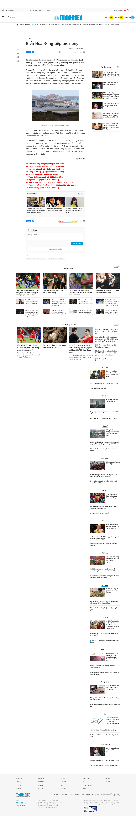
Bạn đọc (107, 778)
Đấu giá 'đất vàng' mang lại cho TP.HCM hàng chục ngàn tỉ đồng (113, 432)
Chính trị (21, 25)
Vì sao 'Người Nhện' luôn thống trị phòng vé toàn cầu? (103, 544)
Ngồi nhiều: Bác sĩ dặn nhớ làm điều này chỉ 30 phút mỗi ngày (104, 673)
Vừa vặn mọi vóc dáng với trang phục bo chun (104, 765)
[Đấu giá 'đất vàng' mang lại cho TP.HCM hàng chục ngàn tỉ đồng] (97, 433)
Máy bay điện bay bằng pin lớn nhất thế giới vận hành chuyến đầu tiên (103, 507)
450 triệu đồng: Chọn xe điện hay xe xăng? (103, 730)
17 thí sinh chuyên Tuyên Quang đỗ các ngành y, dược (104, 609)
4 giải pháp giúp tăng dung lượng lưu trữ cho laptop (112, 687)
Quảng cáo (63, 795)
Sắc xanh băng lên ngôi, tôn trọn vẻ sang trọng (104, 760)
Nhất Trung (61, 258)
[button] (18, 40)
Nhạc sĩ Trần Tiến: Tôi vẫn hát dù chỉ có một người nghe (112, 526)
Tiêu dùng (106, 25)
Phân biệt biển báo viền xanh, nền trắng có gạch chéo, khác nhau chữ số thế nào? (112, 720)
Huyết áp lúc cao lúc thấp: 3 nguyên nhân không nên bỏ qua (102, 666)
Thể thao (85, 25)
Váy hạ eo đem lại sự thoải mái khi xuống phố (112, 750)
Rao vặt (107, 782)
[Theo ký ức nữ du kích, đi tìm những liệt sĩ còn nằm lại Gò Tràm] (97, 374)
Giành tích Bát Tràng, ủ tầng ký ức (113, 463)
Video (100, 25)
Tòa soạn (76, 795)
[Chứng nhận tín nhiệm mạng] (90, 809)
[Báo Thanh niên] (23, 795)
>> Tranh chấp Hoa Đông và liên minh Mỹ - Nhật (45, 166)
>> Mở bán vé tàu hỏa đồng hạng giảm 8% (43, 174)
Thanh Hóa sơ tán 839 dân (98, 388)
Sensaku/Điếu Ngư (41, 258)
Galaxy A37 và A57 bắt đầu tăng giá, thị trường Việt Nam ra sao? (104, 699)
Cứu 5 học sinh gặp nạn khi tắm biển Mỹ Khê (104, 383)
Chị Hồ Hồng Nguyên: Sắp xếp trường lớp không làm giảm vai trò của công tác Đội (103, 570)
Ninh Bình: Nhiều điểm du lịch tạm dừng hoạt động (111, 496)
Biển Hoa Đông (52, 258)
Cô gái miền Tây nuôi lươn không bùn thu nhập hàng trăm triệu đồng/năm (105, 576)
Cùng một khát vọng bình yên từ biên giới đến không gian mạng (112, 559)
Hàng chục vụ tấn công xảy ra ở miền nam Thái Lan (104, 412)
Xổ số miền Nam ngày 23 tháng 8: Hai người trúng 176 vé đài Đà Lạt (103, 482)
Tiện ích (41, 10)
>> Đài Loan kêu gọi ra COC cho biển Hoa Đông (45, 169)
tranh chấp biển (31, 258)
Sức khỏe (51, 25)
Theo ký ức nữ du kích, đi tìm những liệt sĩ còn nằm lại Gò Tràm (112, 373)
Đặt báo (55, 795)
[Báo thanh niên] (68, 17)
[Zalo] (133, 10)
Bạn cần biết (34, 10)
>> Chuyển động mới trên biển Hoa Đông (42, 188)
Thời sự (27, 25)
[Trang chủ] (17, 25)
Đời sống (44, 25)
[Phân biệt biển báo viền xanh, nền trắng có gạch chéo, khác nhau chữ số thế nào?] (97, 721)
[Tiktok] (130, 10)
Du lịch (68, 25)
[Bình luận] (18, 54)
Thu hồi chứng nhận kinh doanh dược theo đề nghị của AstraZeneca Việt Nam (112, 657)
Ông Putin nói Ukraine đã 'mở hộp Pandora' (103, 418)
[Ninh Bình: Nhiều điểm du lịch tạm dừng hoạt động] (97, 498)
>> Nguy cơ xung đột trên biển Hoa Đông (42, 180)
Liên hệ (48, 10)
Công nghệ (92, 25)
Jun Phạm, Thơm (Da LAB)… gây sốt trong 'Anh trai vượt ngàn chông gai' (104, 538)
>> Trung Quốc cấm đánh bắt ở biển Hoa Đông (44, 177)
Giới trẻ (57, 25)
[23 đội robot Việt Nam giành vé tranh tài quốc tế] (97, 592)
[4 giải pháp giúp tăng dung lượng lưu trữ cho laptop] (97, 689)
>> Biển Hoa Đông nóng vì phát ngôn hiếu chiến (45, 164)
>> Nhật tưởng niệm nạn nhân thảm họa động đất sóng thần (50, 182)
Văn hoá (63, 782)
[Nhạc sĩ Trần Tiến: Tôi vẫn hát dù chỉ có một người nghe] (97, 528)
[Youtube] (125, 10)
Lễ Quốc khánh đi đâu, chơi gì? (99, 513)
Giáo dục (63, 25)
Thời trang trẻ (114, 25)
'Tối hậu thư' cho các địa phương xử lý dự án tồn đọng (104, 450)
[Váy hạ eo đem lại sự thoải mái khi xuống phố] (97, 751)
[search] (19, 17)
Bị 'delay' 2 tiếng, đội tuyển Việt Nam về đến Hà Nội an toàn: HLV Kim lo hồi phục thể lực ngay (112, 624)
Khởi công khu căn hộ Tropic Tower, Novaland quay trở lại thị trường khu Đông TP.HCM (104, 443)
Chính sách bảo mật (88, 795)
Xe (97, 25)
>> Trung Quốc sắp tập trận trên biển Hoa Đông (45, 172)
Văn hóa (74, 25)
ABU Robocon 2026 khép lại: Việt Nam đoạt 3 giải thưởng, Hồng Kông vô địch (104, 602)
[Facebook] (127, 10)
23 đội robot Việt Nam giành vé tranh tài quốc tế (113, 590)
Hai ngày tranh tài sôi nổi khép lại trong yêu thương (104, 641)
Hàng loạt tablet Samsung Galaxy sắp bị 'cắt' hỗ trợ (105, 705)
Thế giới (33, 25)
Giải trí (79, 25)
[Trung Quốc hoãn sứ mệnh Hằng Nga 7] (97, 403)
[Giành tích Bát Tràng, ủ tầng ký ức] (97, 465)
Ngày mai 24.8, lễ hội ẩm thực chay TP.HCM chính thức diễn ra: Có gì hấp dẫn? (103, 475)
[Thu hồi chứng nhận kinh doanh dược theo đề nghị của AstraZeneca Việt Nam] (97, 657)
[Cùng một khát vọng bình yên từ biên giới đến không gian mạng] (97, 560)
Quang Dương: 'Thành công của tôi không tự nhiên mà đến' (104, 634)
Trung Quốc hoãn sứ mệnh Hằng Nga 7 (112, 400)
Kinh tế (38, 25)
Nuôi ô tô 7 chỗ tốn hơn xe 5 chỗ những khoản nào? (104, 736)
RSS (70, 795)
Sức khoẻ (41, 782)
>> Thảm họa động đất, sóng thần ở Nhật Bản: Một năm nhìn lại (51, 185)
